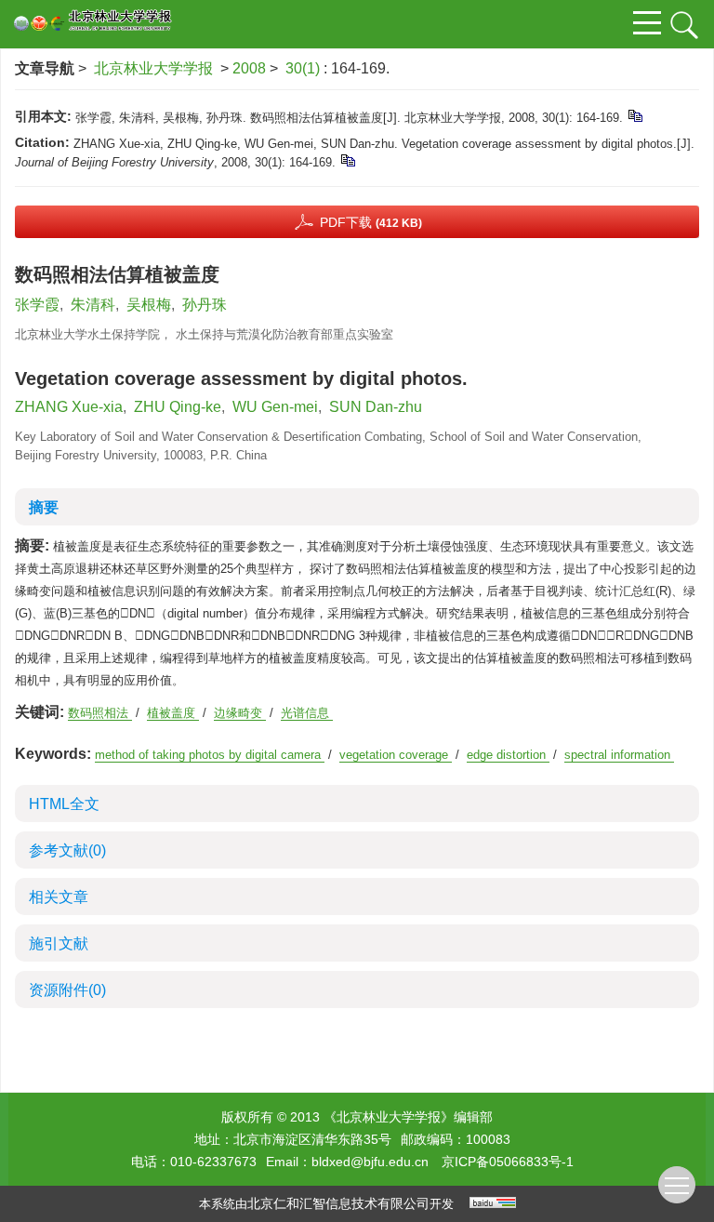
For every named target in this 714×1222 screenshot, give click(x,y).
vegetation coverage (395, 755)
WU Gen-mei (275, 407)
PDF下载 (371, 222)
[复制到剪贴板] (634, 115)
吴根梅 (148, 304)
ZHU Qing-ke (177, 407)
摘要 (44, 507)
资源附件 (67, 990)
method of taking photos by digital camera (209, 755)
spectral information (619, 755)
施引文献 (58, 943)
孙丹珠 (204, 304)
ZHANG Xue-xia (69, 407)
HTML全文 (64, 804)
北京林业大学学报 (153, 68)
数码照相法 (100, 713)
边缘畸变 (240, 713)
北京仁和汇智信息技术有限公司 (338, 1203)
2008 (249, 68)
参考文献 (67, 850)
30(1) (304, 68)
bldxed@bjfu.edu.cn (370, 1161)
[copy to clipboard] (347, 159)
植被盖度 (173, 713)
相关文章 (58, 897)
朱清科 (93, 304)
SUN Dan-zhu (375, 407)
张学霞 (37, 304)
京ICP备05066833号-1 (508, 1161)
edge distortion (508, 755)
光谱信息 (307, 713)
